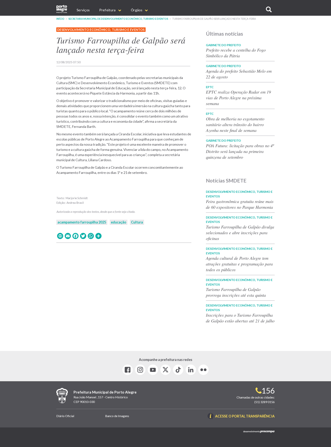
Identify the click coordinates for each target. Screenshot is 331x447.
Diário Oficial (65, 416)
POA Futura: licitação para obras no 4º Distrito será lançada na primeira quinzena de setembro (240, 151)
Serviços (83, 10)
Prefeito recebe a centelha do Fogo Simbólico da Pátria (236, 52)
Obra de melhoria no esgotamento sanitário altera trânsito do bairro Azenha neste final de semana (235, 124)
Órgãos (137, 10)
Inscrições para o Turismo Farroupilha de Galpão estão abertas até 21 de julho (240, 318)
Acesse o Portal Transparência (245, 416)
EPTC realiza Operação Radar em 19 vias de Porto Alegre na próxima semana (238, 97)
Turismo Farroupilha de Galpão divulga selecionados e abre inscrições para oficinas (240, 232)
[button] (269, 9)
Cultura (137, 222)
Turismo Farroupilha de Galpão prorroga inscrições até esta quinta (236, 292)
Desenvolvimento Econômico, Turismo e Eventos (101, 29)
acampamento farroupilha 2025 (81, 222)
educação (118, 222)
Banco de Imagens (117, 416)
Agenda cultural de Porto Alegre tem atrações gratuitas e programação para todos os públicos (239, 263)
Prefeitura (107, 10)
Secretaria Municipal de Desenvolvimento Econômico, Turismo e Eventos (118, 18)
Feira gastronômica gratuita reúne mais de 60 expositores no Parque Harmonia (240, 204)
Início (60, 18)
